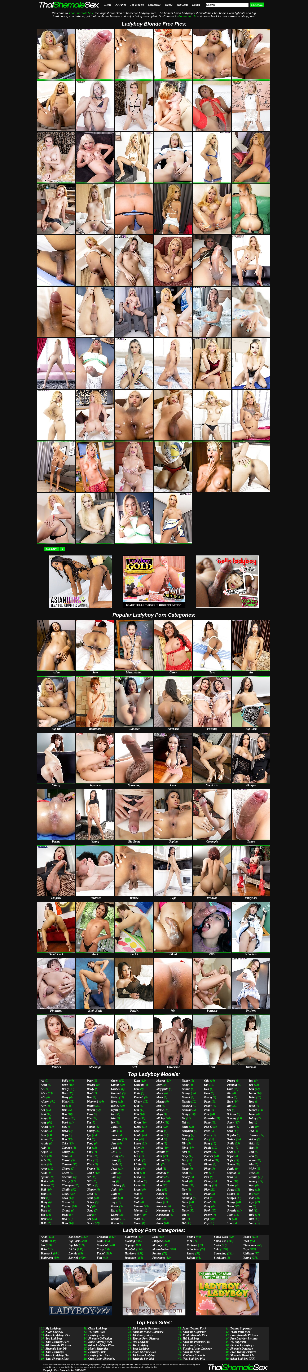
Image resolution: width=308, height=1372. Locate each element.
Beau (44, 1210)
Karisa (115, 1223)
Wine (251, 1172)
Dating (196, 4)
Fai (89, 1139)
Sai (229, 1110)
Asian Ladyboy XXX (242, 1358)
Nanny (186, 1093)
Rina (230, 1097)
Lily (136, 1151)
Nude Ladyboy (54, 1331)
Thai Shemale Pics (57, 1358)
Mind (159, 1139)
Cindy (65, 1193)
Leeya (137, 1143)
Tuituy (252, 1118)
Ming (159, 1143)
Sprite (230, 1185)
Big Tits (73, 1245)
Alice (44, 1093)
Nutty (185, 1210)
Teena (252, 1093)
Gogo (90, 1210)
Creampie (102, 1236)
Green (114, 1080)
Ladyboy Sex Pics (99, 1355)
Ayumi (45, 1177)
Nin (184, 1143)
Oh (184, 1219)
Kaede (114, 1206)
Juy (113, 1202)
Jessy (114, 1168)
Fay (89, 1151)
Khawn (138, 1101)
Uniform (248, 1253)
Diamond (92, 1101)
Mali (137, 1202)
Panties (156, 1253)
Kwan (137, 1122)
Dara (65, 1223)
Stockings (220, 1257)
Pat (206, 1139)
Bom (64, 1110)
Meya (159, 1114)
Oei (184, 1214)
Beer (43, 1219)
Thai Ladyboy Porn (57, 1342)
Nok (184, 1164)
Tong (251, 1105)
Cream (66, 1202)
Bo (63, 1105)
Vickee (252, 1139)
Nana (159, 1223)
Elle (89, 1118)
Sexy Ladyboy (141, 1348)
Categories (154, 4)
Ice (113, 1114)
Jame (114, 1135)
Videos (168, 4)
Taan (230, 1214)
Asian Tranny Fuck (194, 1328)
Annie (44, 1143)
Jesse (114, 1160)
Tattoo (247, 1236)
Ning (185, 1147)
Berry (65, 1097)
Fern (90, 1156)
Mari (137, 1219)
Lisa (136, 1172)
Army (44, 1168)
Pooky (208, 1214)
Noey (185, 1156)
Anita (44, 1131)
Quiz (230, 1089)
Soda (230, 1151)
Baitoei (45, 1181)
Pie (206, 1172)
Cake (65, 1143)
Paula (207, 1147)
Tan (250, 1080)
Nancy (186, 1080)
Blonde (73, 1253)
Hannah (116, 1093)
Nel (184, 1122)
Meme (160, 1110)
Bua (64, 1139)
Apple (44, 1151)
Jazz (113, 1143)
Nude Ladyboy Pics (100, 1342)
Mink (159, 1147)
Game (90, 1172)
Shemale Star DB (56, 1348)
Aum (44, 1172)
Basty (44, 1202)
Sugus (231, 1193)
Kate (136, 1089)
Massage (157, 1245)
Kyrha (137, 1126)
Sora (230, 1177)
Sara (230, 1131)
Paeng (208, 1097)
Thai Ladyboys (54, 1352)
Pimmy (208, 1181)
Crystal (66, 1210)
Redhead (192, 1245)
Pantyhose (158, 1257)
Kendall (138, 1097)
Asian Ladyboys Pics (57, 1335)
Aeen (44, 1084)
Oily (206, 1080)
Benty (65, 1089)
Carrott (66, 1160)
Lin (136, 1156)
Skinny (191, 1257)
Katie (137, 1093)
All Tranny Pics (192, 1345)
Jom (113, 1177)
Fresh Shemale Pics (195, 1335)
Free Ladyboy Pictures (244, 1338)
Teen (246, 1241)
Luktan (138, 1181)
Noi (184, 1160)
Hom (114, 1101)
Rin (229, 1093)
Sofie (230, 1160)
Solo (216, 1249)
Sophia (231, 1172)
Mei (158, 1105)
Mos (158, 1189)
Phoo (207, 1168)
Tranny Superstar (240, 1328)
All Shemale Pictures (58, 1345)
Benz (65, 1093)
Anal (44, 1236)
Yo (249, 1193)
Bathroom (47, 1257)
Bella (65, 1080)
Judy (114, 1189)
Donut (90, 1105)
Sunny (231, 1202)
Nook (185, 1181)
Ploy (207, 1189)
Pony (207, 1206)
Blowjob (73, 1257)
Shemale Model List (242, 1355)
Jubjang (116, 1185)
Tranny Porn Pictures (146, 1338)
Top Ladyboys (53, 1338)
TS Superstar (238, 1342)
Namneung (163, 1210)
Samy (230, 1122)
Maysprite (162, 1089)
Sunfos (231, 1198)
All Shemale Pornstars (146, 1328)
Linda (137, 1160)
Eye (89, 1135)
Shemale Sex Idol (143, 1358)
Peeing (191, 1236)
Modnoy (161, 1172)
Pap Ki (208, 1126)
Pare (207, 1131)
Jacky (114, 1126)
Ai (42, 1089)
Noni (185, 1172)
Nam (159, 1202)
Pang (207, 1122)
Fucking (130, 1241)
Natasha (187, 1105)
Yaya (251, 1185)
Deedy (90, 1089)
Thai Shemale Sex (64, 1370)
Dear (90, 1080)
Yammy (253, 1181)
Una (251, 1131)
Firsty (90, 1164)
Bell (43, 1223)
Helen (114, 1097)
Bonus (66, 1118)
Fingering (131, 1236)
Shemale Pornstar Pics (196, 1342)
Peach (208, 1151)
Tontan (252, 1110)
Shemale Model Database (148, 1331)
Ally (43, 1105)
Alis (43, 1097)
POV (190, 1241)
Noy (184, 1189)
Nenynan (187, 1131)
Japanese (130, 1257)
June (114, 1198)
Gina (90, 1193)
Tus (250, 1122)
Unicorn (253, 1135)
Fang (90, 1143)
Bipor (65, 1101)
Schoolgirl (193, 1249)
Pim (206, 1177)
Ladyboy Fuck (97, 1352)
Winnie (252, 1177)
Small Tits (220, 1241)
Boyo (65, 1135)
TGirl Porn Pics (240, 1331)
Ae (42, 1080)
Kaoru (115, 1214)
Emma (91, 1126)
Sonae (231, 1164)
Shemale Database (241, 1348)
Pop (206, 1219)
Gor (89, 1214)
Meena (160, 1101)
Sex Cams (182, 4)
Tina (251, 1101)
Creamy (66, 1206)
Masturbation (160, 1249)
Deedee (91, 1084)
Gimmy (91, 1189)
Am (43, 1110)
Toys (246, 1249)
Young (247, 1257)
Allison (45, 1101)
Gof (89, 1206)
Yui (250, 1210)
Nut (184, 1206)
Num (185, 1193)
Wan (251, 1156)
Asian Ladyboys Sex (57, 1355)
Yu (250, 1206)
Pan (206, 1114)
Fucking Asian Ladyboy (197, 1348)
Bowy (65, 1131)
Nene (185, 1126)
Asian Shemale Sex (144, 1352)
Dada (65, 1214)
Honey (115, 1105)
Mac (136, 1193)
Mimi (159, 1135)
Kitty (137, 1118)
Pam (207, 1110)
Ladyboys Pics (96, 1335)
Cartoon (67, 1164)
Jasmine (116, 1139)
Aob (43, 1147)
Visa (251, 1147)
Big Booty (74, 1236)
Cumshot (102, 1245)
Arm (43, 1164)
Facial (101, 1253)
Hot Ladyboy (140, 1342)
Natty (185, 1114)
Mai (136, 1198)
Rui (229, 1105)
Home (107, 4)
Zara (251, 1223)
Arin (43, 1156)
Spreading (220, 1253)
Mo (158, 1164)
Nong (185, 1168)
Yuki (251, 1214)
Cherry (66, 1181)
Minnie (160, 1151)
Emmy (90, 1131)
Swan (230, 1206)
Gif (89, 1177)
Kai (113, 1210)
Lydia (137, 1185)
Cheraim (67, 1177)
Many (137, 1214)
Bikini (72, 1249)
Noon (185, 1185)
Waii (251, 1151)
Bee (43, 1214)
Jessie (114, 1164)
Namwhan (162, 1214)
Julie (114, 1193)
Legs (155, 1236)
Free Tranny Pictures (243, 1352)
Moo (159, 1185)
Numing (187, 1198)
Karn (137, 1080)
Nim (184, 1139)
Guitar (115, 1084)
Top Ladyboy (140, 1345)
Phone (208, 1164)
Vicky (251, 1143)
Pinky (207, 1185)
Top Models (137, 4)
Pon (206, 1198)
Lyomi (137, 1189)
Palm (207, 1101)
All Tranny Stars (142, 1335)
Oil (184, 1223)
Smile (230, 1143)
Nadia (160, 1198)
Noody (186, 1177)
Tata (251, 1089)
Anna (44, 1139)
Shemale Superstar (194, 1331)
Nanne (186, 1089)
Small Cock (221, 1236)
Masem (160, 1080)
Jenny (114, 1156)
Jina (113, 1172)
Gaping (129, 1245)
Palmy (208, 1105)
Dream (91, 1110)
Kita (136, 1114)
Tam (230, 1223)
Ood (206, 1089)
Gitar (90, 1198)
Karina (115, 1219)
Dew (89, 1097)
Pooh (207, 1210)
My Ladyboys (53, 1328)
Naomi (186, 1097)
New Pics (120, 4)
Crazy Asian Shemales (101, 1358)
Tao (250, 1084)
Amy (43, 1122)
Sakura (231, 1114)
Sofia (230, 1156)
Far (89, 1147)
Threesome (249, 1245)
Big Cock (74, 1241)
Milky (159, 1131)
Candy (66, 1151)
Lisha (137, 1177)
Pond (207, 1202)
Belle (65, 1084)
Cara (65, 1156)
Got (89, 1219)
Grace (90, 1223)
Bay (43, 1206)
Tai (229, 1219)
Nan (159, 1219)
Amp (44, 1118)
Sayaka (231, 1135)
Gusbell (115, 1089)
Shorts (190, 1253)
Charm (66, 1168)
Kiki (136, 1105)
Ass (43, 1245)
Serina (231, 1139)
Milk (159, 1126)
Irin (113, 1118)
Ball (43, 1189)
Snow (230, 1147)
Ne (183, 1118)
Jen (113, 1151)
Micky (160, 1122)
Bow (64, 1126)
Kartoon (139, 1084)
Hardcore (130, 1253)
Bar (43, 1198)
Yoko (251, 1198)
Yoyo (251, 1202)
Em (89, 1122)
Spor (230, 1181)
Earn (90, 1114)
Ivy (113, 1122)
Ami (43, 1114)
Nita (184, 1151)
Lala (137, 1131)
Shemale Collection (100, 1338)
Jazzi (114, 1147)
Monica (161, 1181)
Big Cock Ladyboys (242, 1345)
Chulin (66, 1189)
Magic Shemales (98, 1348)
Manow (138, 1210)
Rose (230, 1101)
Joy (113, 1181)
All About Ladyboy (143, 1355)
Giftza (90, 1185)
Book (65, 1122)
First (89, 1160)
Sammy (231, 1118)
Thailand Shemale (194, 1355)
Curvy (100, 1249)
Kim (136, 1110)
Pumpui (232, 1084)
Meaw (159, 1093)
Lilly (137, 1147)
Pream (231, 1080)
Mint (159, 1156)
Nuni (185, 1202)
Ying (251, 1189)
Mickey (160, 1118)
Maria (137, 1223)
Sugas (230, 1189)
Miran (160, 1160)
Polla (207, 1193)
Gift (89, 1181)
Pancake (209, 1118)
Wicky (252, 1168)
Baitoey (45, 1185)
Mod (159, 1168)
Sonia (230, 1168)
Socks (217, 1245)
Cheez (65, 1172)
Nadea (160, 1193)
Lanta (137, 1135)
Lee (136, 1139)
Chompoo (68, 1185)
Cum (100, 1241)
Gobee (90, 1202)
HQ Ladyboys (191, 1338)
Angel (44, 1126)
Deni (90, 1093)
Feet (99, 1257)
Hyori (114, 1110)
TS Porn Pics (96, 1331)
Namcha (161, 1206)
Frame (91, 1168)
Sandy (231, 1126)
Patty (207, 1143)
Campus (67, 1147)
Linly (137, 1168)
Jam (113, 1131)
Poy (206, 1223)
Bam (44, 1193)
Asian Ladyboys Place (101, 1345)
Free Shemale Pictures (244, 1335)
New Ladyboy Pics (194, 1358)
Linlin (138, 1164)
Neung (186, 1135)
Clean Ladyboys (97, 1328)
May (159, 1084)
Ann (43, 1135)
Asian (44, 1241)
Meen (159, 1097)
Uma (251, 1126)
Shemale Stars (191, 1352)
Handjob (130, 1249)
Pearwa (208, 1156)
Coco (65, 1198)
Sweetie (231, 1210)
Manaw (138, 1206)
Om (206, 1084)
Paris (207, 1135)
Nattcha (187, 1110)
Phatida (209, 1160)
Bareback (46, 1253)
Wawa (252, 1160)
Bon (64, 1114)
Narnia (186, 1101)
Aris (43, 1160)
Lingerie (157, 1241)
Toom (251, 1114)
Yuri (251, 1219)
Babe (44, 1249)
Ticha (251, 1097)
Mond (159, 1177)
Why (251, 1164)
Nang (185, 1084)
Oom (207, 1093)
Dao (64, 1219)
